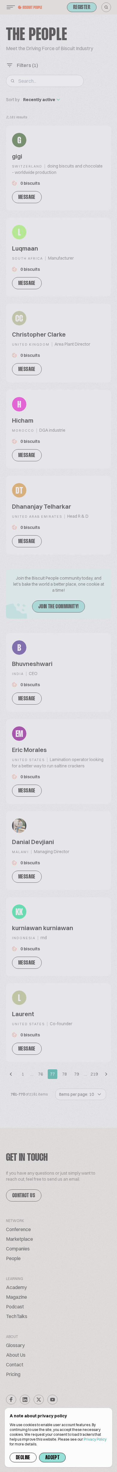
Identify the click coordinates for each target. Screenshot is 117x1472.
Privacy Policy (95, 1439)
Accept (52, 1458)
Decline (23, 1458)
